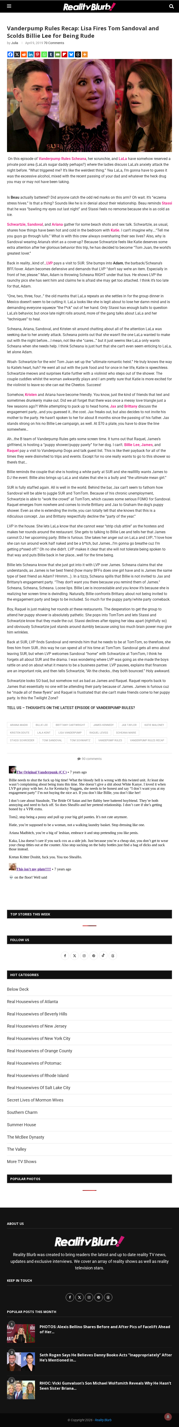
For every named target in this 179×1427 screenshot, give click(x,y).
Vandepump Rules (110, 740)
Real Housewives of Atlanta (32, 1001)
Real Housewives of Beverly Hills (37, 1013)
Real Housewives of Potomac (34, 1063)
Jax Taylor (129, 725)
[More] (85, 54)
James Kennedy (103, 725)
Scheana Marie (126, 732)
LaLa (123, 158)
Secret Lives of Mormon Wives (35, 1100)
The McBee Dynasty (25, 1137)
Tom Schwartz (80, 740)
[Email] (58, 54)
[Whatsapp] (44, 54)
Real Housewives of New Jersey (37, 1026)
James (147, 445)
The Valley (16, 1149)
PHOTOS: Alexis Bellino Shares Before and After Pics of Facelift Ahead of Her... (105, 1329)
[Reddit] (24, 54)
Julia (14, 43)
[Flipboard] (64, 54)
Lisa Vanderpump (70, 732)
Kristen (31, 394)
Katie (115, 230)
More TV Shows (21, 1161)
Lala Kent (44, 732)
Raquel (13, 450)
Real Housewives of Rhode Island (38, 1075)
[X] (17, 54)
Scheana (79, 158)
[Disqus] (89, 822)
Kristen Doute (19, 732)
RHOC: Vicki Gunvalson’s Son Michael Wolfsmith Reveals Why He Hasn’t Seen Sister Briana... (105, 1386)
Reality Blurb (103, 1420)
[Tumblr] (51, 54)
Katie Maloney (154, 725)
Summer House (21, 1124)
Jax (113, 406)
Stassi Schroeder (22, 740)
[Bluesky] (71, 54)
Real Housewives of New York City (38, 1038)
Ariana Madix (19, 725)
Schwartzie (16, 224)
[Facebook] (10, 54)
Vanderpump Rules (55, 158)
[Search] (169, 6)
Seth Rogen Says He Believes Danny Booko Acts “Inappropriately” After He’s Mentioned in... (106, 1357)
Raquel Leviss (99, 732)
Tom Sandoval (52, 740)
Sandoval (35, 224)
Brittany (130, 406)
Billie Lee (132, 445)
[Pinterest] (37, 54)
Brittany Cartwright (70, 725)
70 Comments (54, 43)
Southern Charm (22, 1112)
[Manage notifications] (168, 1416)
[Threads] (78, 54)
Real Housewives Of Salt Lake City (38, 1087)
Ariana (57, 224)
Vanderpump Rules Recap (147, 740)
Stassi (167, 203)
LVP (49, 263)
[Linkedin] (31, 54)
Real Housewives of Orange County (39, 1050)
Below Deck (18, 989)
